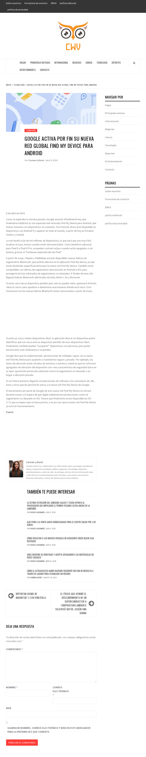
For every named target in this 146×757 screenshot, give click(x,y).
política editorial (68, 3)
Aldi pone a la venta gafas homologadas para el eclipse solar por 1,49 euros (61, 523)
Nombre (12, 687)
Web (8, 708)
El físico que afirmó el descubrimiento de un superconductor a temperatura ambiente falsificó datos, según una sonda (71, 603)
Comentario (14, 649)
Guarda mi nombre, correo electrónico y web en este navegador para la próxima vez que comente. (48, 729)
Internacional (61, 62)
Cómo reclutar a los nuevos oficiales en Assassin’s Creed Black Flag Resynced (60, 540)
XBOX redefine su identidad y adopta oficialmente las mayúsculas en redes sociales (60, 556)
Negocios (76, 62)
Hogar (23, 62)
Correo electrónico (60, 691)
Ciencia (89, 62)
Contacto (44, 70)
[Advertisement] (51, 190)
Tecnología (102, 62)
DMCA (53, 3)
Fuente (9, 412)
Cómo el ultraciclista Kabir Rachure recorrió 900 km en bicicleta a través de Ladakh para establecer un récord (60, 572)
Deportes (116, 62)
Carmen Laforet (36, 160)
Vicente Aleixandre (37, 512)
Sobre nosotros (13, 3)
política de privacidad (17, 9)
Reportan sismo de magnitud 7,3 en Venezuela (31, 595)
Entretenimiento (28, 70)
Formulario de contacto (35, 3)
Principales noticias (40, 62)
